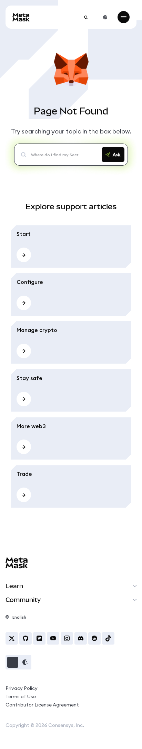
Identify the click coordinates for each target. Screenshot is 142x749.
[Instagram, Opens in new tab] (67, 638)
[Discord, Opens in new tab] (80, 638)
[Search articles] (86, 17)
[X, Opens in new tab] (12, 638)
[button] (18, 662)
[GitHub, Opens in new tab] (25, 638)
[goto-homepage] (21, 17)
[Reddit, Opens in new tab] (94, 638)
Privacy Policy (22, 688)
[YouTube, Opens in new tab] (53, 638)
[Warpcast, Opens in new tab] (39, 638)
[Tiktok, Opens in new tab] (108, 638)
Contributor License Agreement (42, 705)
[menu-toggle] (124, 17)
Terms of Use (21, 696)
